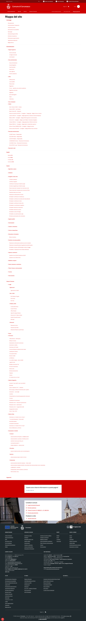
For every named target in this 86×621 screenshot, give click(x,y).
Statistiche (7, 605)
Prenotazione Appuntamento (10, 586)
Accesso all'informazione (56, 11)
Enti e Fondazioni (8, 543)
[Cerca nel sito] (78, 6)
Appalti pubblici (27, 541)
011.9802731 (9, 558)
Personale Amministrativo (10, 545)
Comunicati (59, 541)
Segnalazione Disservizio (10, 588)
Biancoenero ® (47, 617)
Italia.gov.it (26, 586)
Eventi (70, 535)
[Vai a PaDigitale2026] (74, 526)
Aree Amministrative (9, 537)
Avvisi (58, 537)
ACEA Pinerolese (27, 592)
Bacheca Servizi (8, 592)
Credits (6, 601)
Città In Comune (66, 616)
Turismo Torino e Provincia (48, 581)
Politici (6, 547)
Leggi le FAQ (7, 584)
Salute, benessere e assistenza (46, 541)
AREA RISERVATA (43, 619)
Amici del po (45, 588)
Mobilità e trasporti (44, 539)
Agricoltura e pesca (28, 535)
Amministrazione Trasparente (10, 579)
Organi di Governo (8, 535)
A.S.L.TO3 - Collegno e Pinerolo (30, 588)
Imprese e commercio (44, 537)
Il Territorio (71, 539)
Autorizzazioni (27, 543)
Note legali (7, 598)
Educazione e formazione (29, 548)
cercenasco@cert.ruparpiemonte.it (14, 562)
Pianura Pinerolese (47, 583)
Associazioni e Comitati (73, 547)
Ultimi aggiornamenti (9, 603)
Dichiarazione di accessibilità (10, 581)
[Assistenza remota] (70, 616)
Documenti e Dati (8, 541)
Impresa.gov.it (27, 584)
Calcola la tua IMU (27, 583)
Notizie (58, 535)
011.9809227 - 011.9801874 (12, 556)
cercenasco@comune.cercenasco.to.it (15, 563)
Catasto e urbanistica (28, 545)
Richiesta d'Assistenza (9, 590)
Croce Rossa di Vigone (47, 584)
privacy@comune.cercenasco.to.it (52, 569)
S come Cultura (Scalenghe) (48, 590)
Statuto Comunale (8, 594)
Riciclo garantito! (27, 590)
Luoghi (70, 537)
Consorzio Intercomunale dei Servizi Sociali (51, 579)
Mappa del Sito (8, 607)
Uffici (6, 539)
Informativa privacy (9, 596)
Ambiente (26, 537)
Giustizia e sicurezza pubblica (45, 535)
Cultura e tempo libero (28, 547)
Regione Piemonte (9, 1)
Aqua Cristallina (46, 586)
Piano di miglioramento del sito (11, 583)
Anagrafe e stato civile (28, 539)
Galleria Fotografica (73, 541)
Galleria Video (72, 543)
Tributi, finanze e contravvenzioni (46, 543)
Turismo (41, 545)
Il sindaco (58, 539)
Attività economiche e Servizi (75, 545)
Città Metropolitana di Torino (29, 581)
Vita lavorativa (43, 547)
